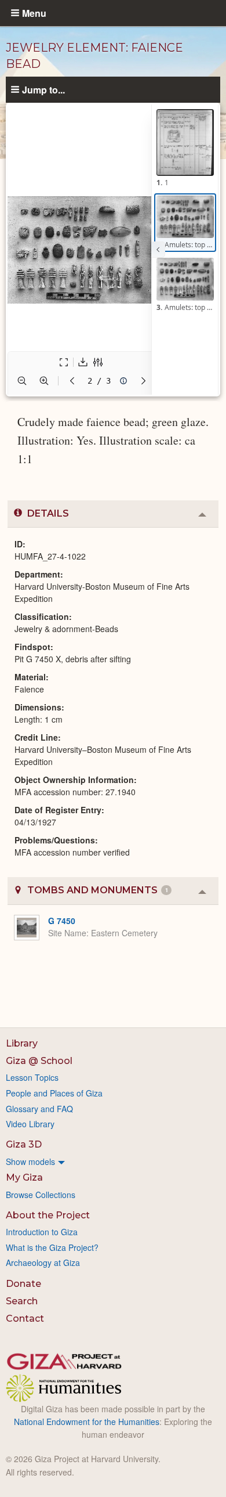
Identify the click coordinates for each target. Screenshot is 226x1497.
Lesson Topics (32, 1077)
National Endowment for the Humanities (86, 1421)
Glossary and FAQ (39, 1108)
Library (22, 1043)
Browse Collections (40, 1194)
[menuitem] (113, 1161)
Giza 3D (24, 1144)
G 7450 (61, 920)
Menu (34, 13)
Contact (25, 1318)
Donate (23, 1283)
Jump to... (43, 89)
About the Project (48, 1215)
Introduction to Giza (42, 1232)
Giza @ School (39, 1060)
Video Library (30, 1124)
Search (22, 1301)
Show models (30, 1161)
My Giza (24, 1177)
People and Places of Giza (54, 1093)
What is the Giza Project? (52, 1247)
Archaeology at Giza (43, 1262)
